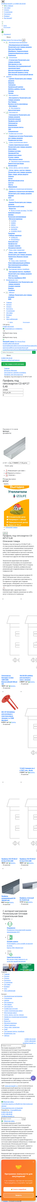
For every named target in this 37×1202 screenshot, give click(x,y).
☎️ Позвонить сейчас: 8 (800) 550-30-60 (18, 618)
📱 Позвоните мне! (18, 614)
